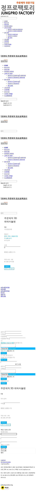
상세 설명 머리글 (5, 287)
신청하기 (3, 447)
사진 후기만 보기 (8, 355)
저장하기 (3, 353)
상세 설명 (3, 289)
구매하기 (3, 383)
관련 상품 (3, 296)
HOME (6, 21)
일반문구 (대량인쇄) (13, 34)
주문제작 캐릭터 (8, 26)
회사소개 (6, 22)
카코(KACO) (7, 46)
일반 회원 (6, 32)
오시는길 (6, 42)
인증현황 (6, 41)
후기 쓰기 (3, 360)
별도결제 (10, 37)
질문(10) (3, 294)
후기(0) (3, 293)
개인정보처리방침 (6, 462)
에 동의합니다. (11, 343)
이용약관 (3, 460)
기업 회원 (6, 39)
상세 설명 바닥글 (5, 291)
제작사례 (6, 24)
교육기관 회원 (7, 27)
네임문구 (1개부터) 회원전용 (15, 31)
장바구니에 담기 (5, 425)
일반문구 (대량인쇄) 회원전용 (15, 29)
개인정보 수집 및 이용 (7, 343)
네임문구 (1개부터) (12, 36)
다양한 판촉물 (7, 44)
